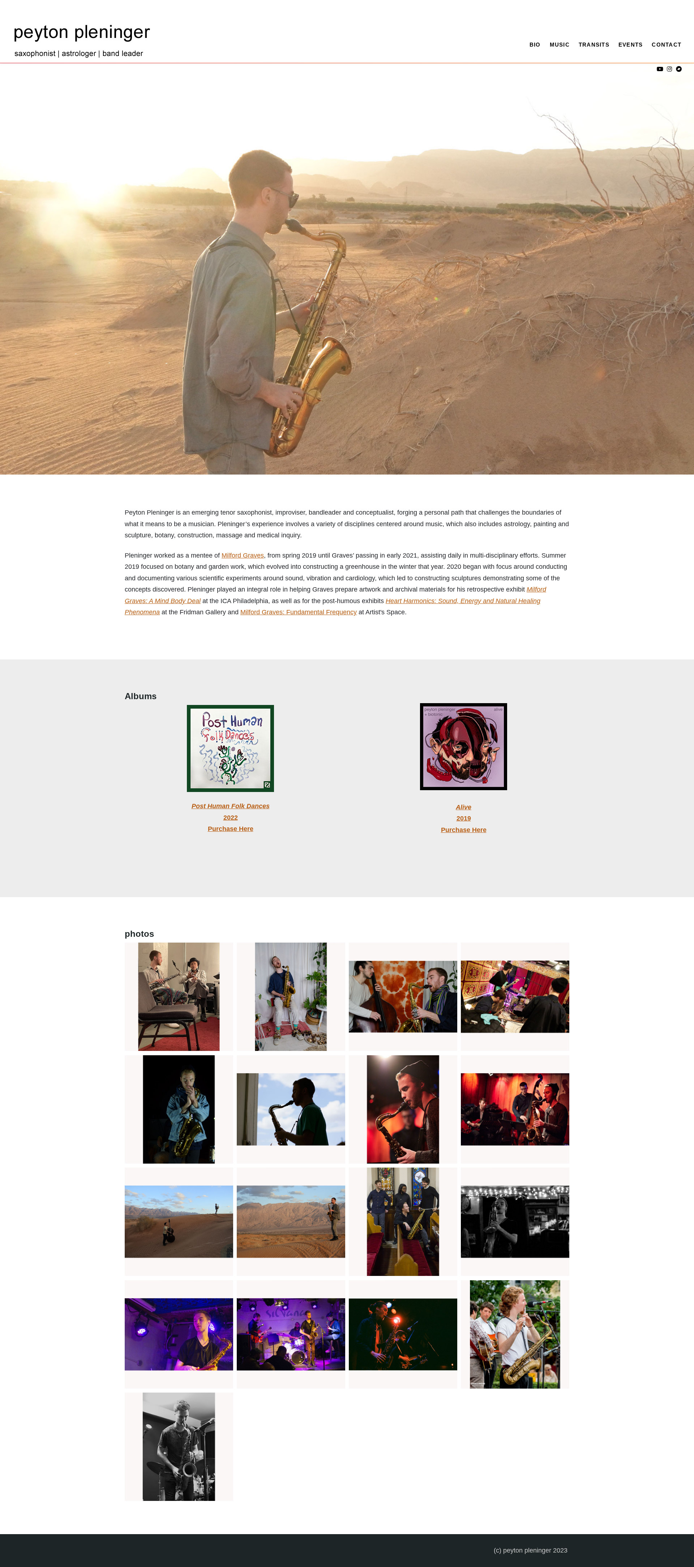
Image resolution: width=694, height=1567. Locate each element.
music (560, 45)
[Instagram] (669, 69)
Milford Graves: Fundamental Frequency (298, 612)
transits (594, 45)
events (630, 45)
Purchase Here (230, 828)
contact (666, 45)
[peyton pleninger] (83, 43)
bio (535, 45)
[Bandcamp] (678, 69)
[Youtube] (659, 69)
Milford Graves (243, 555)
